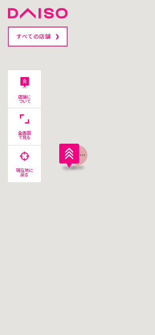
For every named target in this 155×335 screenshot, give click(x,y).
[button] (69, 155)
